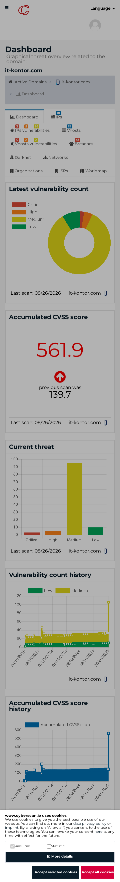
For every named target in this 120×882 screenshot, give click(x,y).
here (98, 831)
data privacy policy (89, 823)
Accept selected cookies (56, 872)
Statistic (58, 846)
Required (22, 846)
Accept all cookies (98, 872)
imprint (11, 827)
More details (61, 856)
